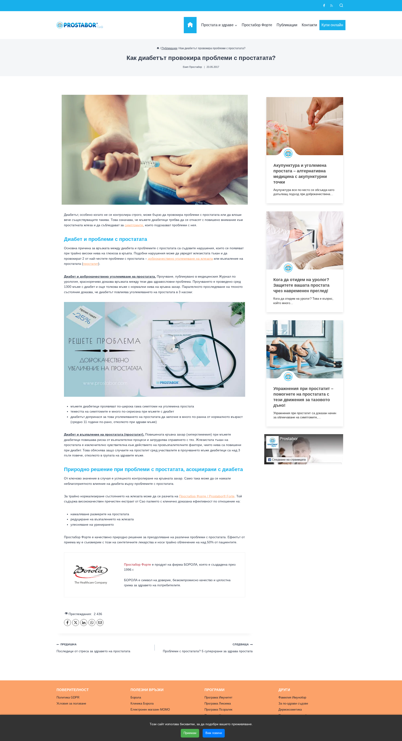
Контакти (309, 25)
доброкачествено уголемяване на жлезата (180, 258)
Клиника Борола (142, 703)
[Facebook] (324, 5)
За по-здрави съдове (293, 703)
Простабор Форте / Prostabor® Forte (206, 496)
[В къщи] (158, 48)
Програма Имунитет (218, 697)
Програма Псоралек (218, 709)
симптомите (134, 225)
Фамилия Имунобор (292, 697)
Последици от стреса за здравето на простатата (93, 648)
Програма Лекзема (217, 703)
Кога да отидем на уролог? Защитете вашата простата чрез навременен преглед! (301, 285)
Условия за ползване (71, 703)
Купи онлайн (332, 25)
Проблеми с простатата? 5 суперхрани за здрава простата (208, 648)
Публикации (287, 25)
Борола (136, 697)
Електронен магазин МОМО (150, 709)
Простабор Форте (257, 25)
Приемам (190, 733)
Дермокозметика (290, 709)
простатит (90, 264)
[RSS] (331, 5)
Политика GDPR (68, 697)
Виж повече (213, 733)
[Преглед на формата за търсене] (341, 5)
